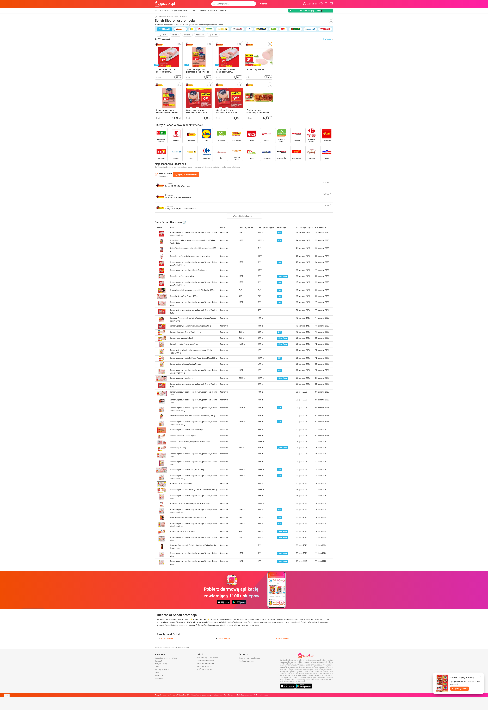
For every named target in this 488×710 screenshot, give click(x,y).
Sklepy (203, 10)
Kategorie (212, 10)
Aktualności (159, 678)
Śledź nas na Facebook (205, 661)
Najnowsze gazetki (180, 10)
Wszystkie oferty (165, 16)
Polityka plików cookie (262, 695)
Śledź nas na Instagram (205, 663)
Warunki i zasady (230, 695)
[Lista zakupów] (331, 4)
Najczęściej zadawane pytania (166, 658)
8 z (162, 39)
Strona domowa (162, 10)
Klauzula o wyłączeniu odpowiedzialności (207, 695)
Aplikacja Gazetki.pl (162, 669)
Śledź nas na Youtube (204, 666)
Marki (157, 667)
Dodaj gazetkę (160, 675)
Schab (176, 16)
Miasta (223, 10)
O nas (157, 672)
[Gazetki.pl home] (165, 4)
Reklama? (158, 661)
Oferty (194, 10)
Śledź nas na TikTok (204, 669)
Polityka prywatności (244, 695)
